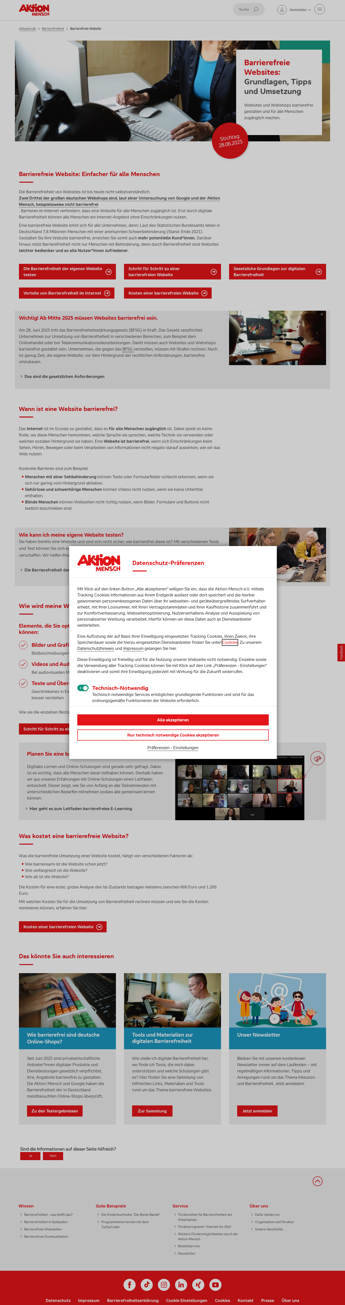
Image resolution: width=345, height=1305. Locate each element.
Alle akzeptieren (173, 720)
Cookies (230, 642)
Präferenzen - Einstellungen (173, 747)
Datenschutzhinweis (95, 648)
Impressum (133, 648)
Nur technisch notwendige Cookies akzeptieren (173, 735)
